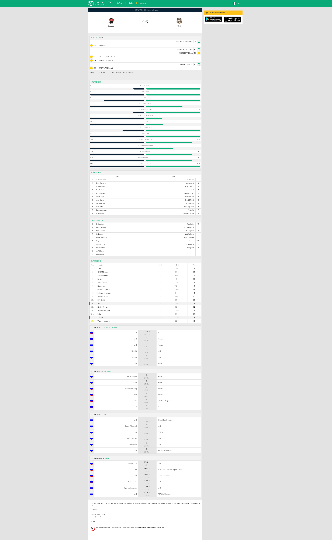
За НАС (93, 521)
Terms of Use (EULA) (98, 514)
